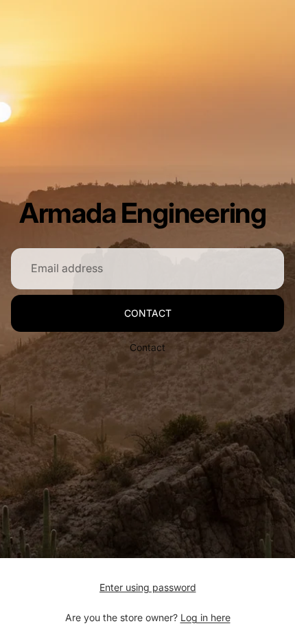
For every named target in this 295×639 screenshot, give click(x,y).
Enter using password (147, 587)
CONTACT (148, 313)
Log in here (205, 617)
